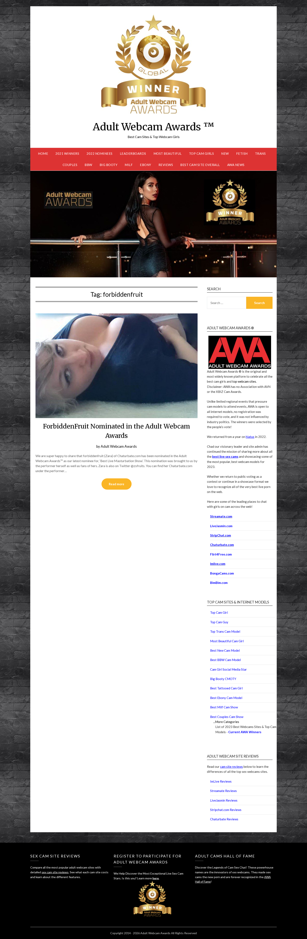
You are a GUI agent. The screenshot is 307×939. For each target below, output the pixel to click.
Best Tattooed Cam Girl (226, 688)
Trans (260, 153)
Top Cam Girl (219, 612)
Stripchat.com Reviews (225, 810)
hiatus (250, 437)
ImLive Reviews (221, 781)
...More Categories (226, 722)
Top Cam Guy (219, 622)
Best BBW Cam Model (225, 660)
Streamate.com (221, 516)
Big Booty (109, 165)
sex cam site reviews (55, 872)
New (225, 153)
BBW (88, 165)
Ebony (145, 165)
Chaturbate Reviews (224, 819)
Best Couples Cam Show (226, 717)
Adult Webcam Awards (119, 446)
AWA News (236, 165)
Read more (116, 484)
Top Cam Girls (201, 153)
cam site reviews (231, 766)
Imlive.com (217, 564)
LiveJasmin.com (221, 526)
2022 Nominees (99, 153)
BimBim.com (219, 583)
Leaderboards (133, 153)
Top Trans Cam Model (225, 631)
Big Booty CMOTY (223, 679)
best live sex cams (225, 456)
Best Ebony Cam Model (226, 698)
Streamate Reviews (223, 791)
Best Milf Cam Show (224, 707)
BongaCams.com (222, 573)
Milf (129, 165)
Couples (70, 165)
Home (43, 153)
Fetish (242, 153)
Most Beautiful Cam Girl (227, 641)
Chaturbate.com (222, 545)
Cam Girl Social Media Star (228, 669)
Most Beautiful (168, 153)
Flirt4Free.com (221, 554)
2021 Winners (67, 153)
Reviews (166, 165)
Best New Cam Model (225, 650)
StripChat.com (220, 535)
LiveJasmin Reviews (223, 800)
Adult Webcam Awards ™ (153, 127)
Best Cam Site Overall (200, 165)
